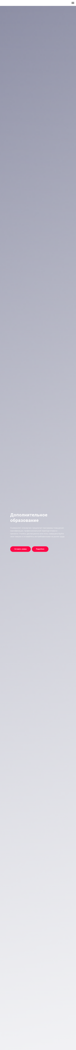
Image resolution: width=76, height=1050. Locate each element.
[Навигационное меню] (73, 3)
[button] (20, 549)
